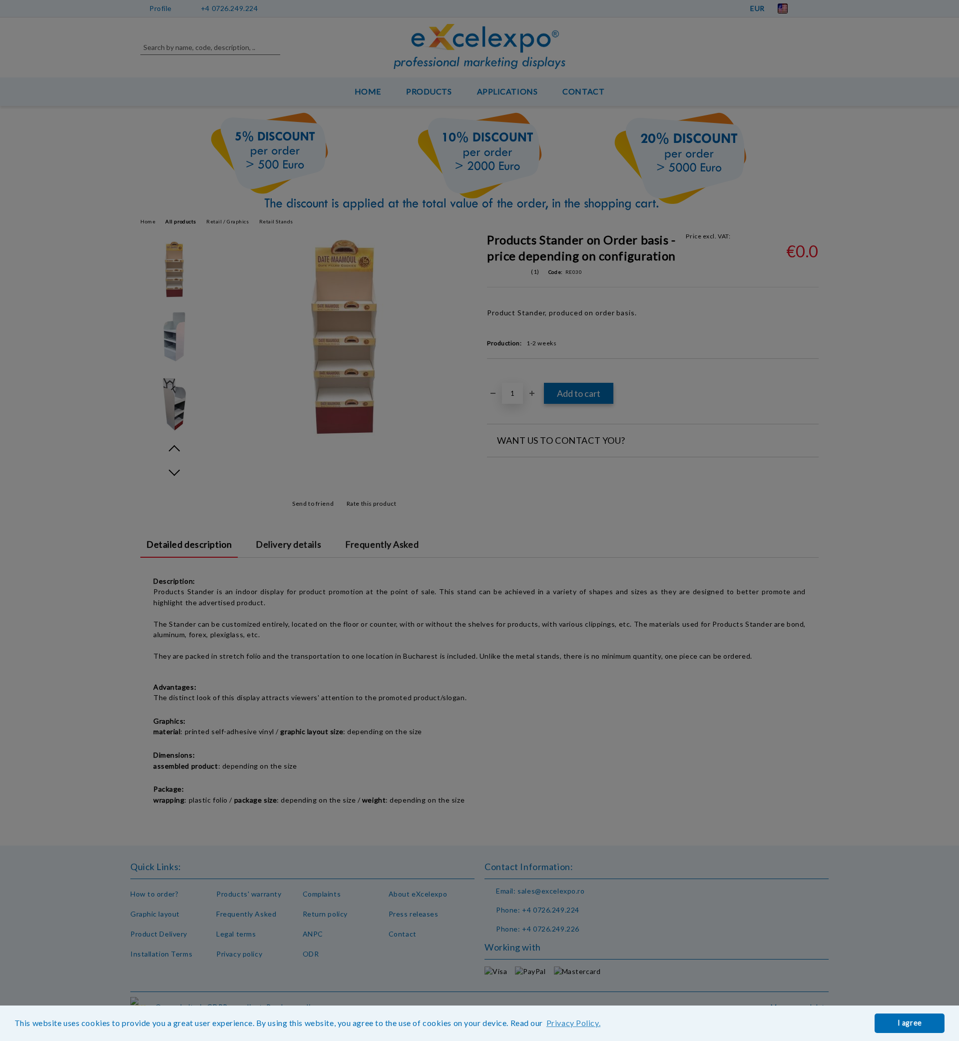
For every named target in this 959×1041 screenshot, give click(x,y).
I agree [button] (910, 1023)
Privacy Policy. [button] (573, 1023)
